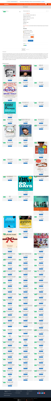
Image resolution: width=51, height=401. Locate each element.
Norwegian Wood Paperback (41, 365)
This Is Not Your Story (10, 142)
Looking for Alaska (41, 311)
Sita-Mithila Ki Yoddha (25, 376)
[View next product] (47, 11)
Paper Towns (41, 65)
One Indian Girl (10, 265)
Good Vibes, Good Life (25, 311)
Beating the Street (41, 359)
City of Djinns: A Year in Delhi (10, 323)
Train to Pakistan (25, 365)
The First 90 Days (25, 191)
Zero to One (41, 259)
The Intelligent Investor (25, 359)
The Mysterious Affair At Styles (10, 342)
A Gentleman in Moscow (41, 336)
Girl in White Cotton (41, 171)
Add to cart (30, 40)
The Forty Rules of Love (25, 102)
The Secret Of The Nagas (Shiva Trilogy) (25, 271)
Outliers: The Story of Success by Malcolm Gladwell (25, 305)
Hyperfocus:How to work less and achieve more (41, 125)
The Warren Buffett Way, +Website (25, 228)
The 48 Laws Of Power (41, 353)
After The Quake (41, 102)
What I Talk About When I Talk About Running (25, 330)
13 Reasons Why (10, 159)
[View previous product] (46, 11)
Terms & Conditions (23, 398)
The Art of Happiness (25, 317)
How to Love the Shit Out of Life (25, 353)
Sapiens (10, 336)
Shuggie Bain (25, 142)
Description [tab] (23, 49)
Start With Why (10, 330)
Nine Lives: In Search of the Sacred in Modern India (25, 323)
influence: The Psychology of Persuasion (41, 294)
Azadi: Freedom (10, 305)
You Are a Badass (41, 317)
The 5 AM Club (25, 282)
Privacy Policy (28, 398)
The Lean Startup (41, 288)
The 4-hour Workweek (25, 159)
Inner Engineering (10, 288)
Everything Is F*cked (9, 114)
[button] (20, 11)
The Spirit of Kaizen (41, 265)
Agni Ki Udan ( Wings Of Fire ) (41, 342)
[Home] (23, 7)
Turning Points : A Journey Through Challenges (10, 294)
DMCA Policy (35, 398)
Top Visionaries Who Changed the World (10, 271)
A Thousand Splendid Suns (9, 311)
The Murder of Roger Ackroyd (41, 376)
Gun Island (25, 259)
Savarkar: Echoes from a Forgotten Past (10, 317)
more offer (42, 1)
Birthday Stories (10, 248)
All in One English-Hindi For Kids (41, 248)
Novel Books (26, 7)
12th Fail (10, 376)
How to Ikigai (41, 82)
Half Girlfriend (41, 211)
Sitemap (32, 398)
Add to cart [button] (9, 80)
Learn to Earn (10, 282)
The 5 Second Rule (25, 82)
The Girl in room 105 (25, 288)
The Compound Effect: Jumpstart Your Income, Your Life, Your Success (41, 324)
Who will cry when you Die (9, 228)
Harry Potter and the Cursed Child (41, 305)
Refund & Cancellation (17, 398)
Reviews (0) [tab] (27, 49)
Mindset (25, 342)
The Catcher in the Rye (10, 382)
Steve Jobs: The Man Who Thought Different (10, 259)
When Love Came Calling (25, 336)
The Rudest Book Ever (10, 359)
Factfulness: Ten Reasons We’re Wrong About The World (41, 330)
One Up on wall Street (25, 294)
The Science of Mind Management (10, 365)
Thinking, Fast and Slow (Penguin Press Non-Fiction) (41, 282)
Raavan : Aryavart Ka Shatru (41, 271)
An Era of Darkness (25, 265)
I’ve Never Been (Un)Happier (10, 353)
